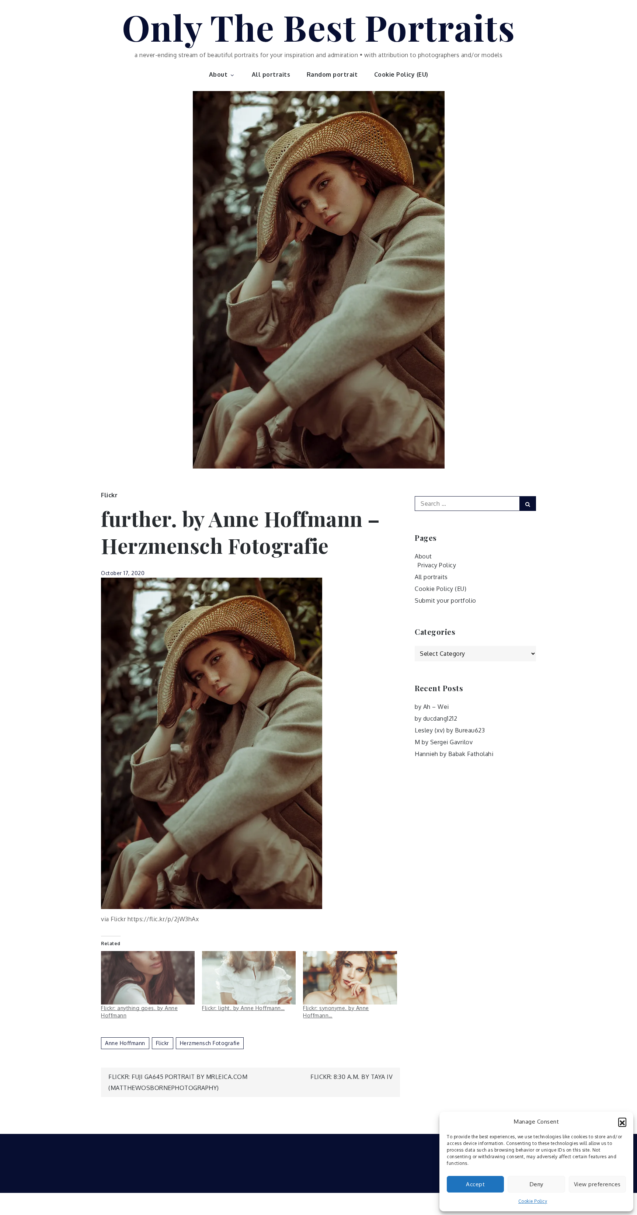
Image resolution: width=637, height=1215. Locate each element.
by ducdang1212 (436, 718)
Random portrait (332, 74)
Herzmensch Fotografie (210, 1043)
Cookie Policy (532, 1201)
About (218, 74)
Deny (536, 1184)
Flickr (109, 495)
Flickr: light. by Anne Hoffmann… (243, 1008)
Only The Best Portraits (318, 27)
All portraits (271, 74)
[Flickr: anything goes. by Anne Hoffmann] (148, 978)
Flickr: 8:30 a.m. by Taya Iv (351, 1076)
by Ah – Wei (432, 706)
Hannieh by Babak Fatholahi (454, 754)
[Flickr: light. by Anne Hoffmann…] (249, 978)
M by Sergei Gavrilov (444, 742)
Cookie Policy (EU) (401, 74)
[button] (622, 1121)
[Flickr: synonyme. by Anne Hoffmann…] (350, 978)
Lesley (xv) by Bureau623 (450, 730)
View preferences (597, 1184)
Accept (475, 1184)
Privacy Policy (437, 565)
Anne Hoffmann (125, 1043)
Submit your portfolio (445, 600)
